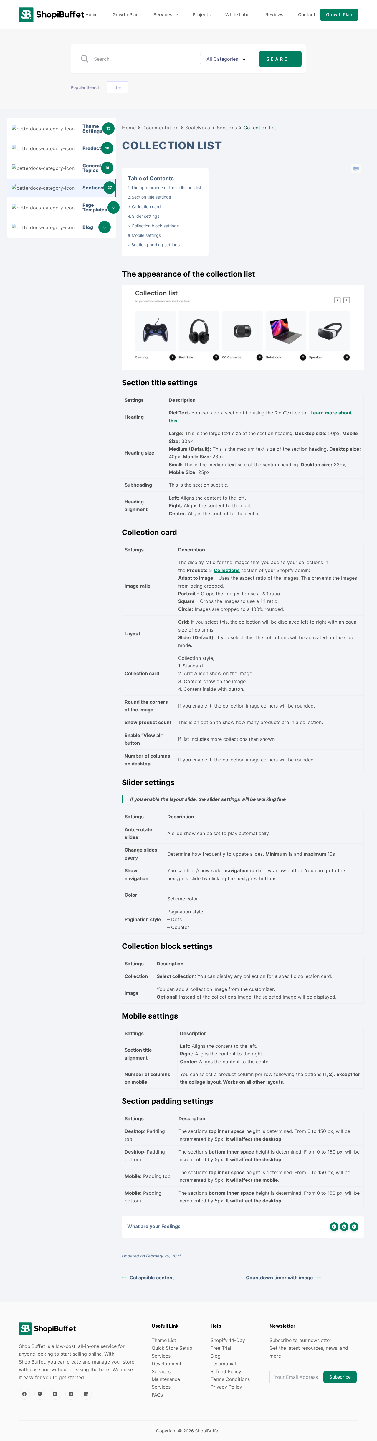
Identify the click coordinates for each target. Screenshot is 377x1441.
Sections (227, 127)
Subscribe (340, 1377)
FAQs (157, 1395)
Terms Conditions (230, 1379)
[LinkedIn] (86, 1394)
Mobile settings (146, 235)
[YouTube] (55, 1394)
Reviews (274, 14)
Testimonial (223, 1363)
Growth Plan (126, 14)
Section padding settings (155, 244)
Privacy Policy (226, 1387)
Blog (216, 1356)
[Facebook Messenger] (40, 1394)
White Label (238, 14)
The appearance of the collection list (166, 187)
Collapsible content (152, 1277)
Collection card (146, 206)
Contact (306, 14)
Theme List (164, 1340)
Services (162, 14)
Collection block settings (155, 225)
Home (91, 14)
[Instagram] (71, 1394)
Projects (202, 14)
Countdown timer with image (279, 1277)
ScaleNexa (197, 127)
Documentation (160, 127)
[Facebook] (24, 1394)
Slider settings (145, 216)
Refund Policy (226, 1371)
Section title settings (151, 196)
